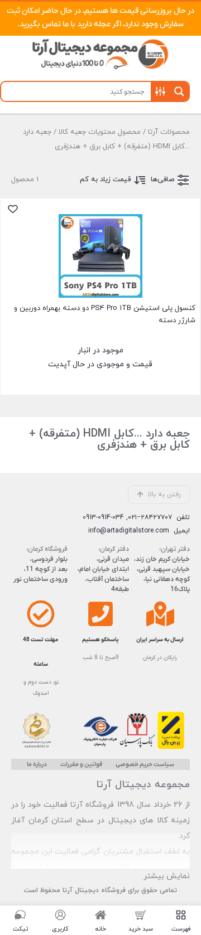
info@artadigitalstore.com (128, 530)
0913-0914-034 (103, 517)
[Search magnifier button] (179, 91)
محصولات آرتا (169, 132)
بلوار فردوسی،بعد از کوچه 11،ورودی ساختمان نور (40, 569)
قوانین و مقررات (81, 764)
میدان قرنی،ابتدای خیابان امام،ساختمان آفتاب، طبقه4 (103, 574)
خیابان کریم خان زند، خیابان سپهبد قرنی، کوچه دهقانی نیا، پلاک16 (162, 574)
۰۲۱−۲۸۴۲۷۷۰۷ (150, 517)
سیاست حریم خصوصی (145, 764)
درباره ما (37, 764)
